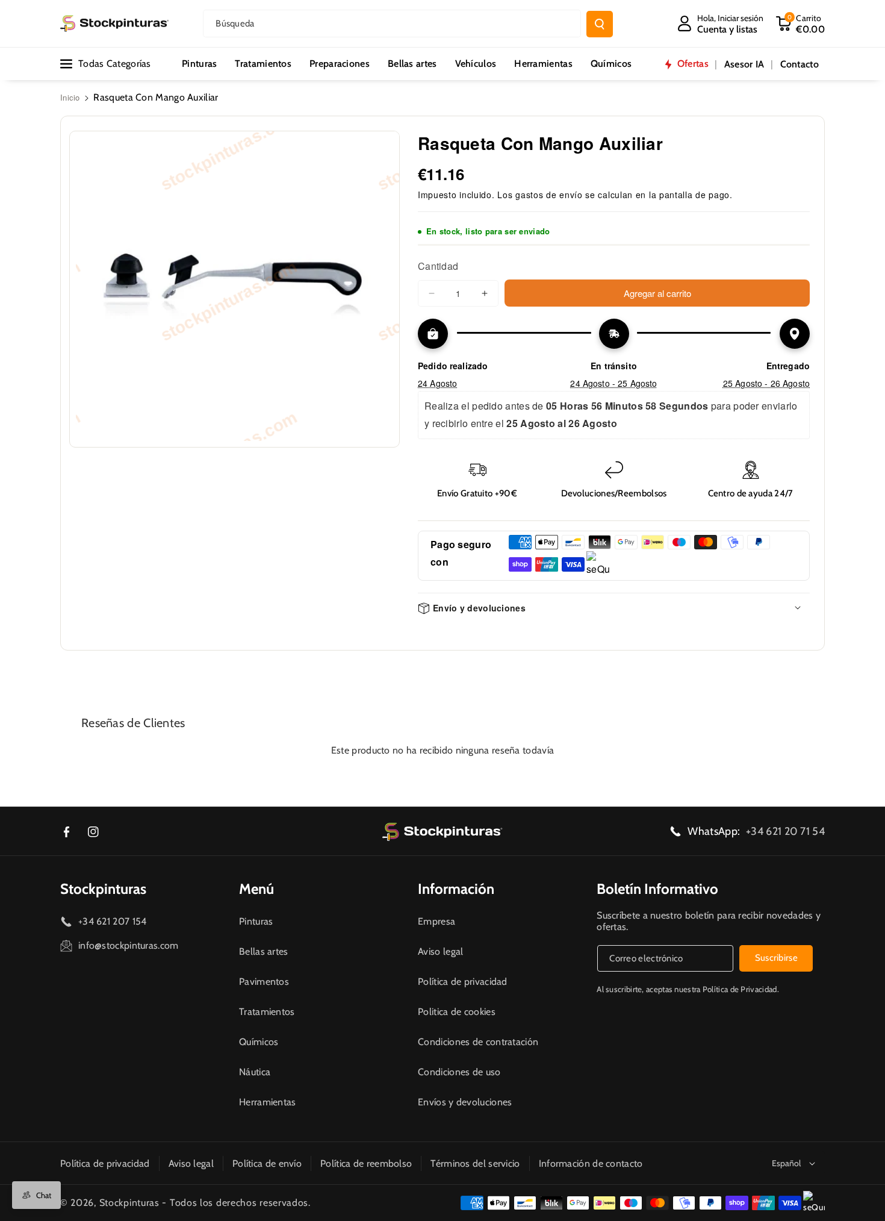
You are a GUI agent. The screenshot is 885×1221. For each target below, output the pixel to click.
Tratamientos (267, 1011)
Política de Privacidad (740, 989)
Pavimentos (264, 981)
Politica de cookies (456, 1011)
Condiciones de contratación (478, 1042)
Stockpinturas (103, 889)
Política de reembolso (366, 1163)
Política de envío (267, 1163)
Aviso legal (440, 951)
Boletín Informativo (657, 889)
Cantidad (438, 266)
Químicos (258, 1042)
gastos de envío (549, 195)
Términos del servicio (475, 1163)
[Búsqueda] (599, 24)
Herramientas (267, 1102)
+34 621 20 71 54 (785, 831)
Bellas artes (263, 951)
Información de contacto (591, 1163)
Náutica (254, 1072)
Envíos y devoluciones (465, 1102)
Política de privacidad (463, 981)
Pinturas (256, 921)
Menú (256, 889)
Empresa (436, 921)
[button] (800, 23)
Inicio (70, 97)
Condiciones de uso (459, 1072)
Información (456, 889)
